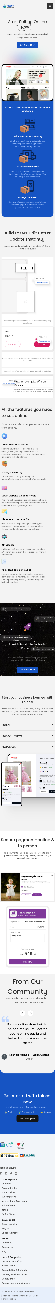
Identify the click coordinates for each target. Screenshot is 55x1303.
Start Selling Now (27, 1118)
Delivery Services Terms (14, 1274)
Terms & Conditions (12, 1261)
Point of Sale (8, 1205)
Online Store (8, 1214)
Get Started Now (27, 45)
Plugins (5, 1228)
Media (35, 1296)
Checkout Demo (10, 1232)
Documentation (10, 1224)
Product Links (8, 1192)
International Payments (14, 1201)
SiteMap (6, 1296)
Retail (5, 1209)
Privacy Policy (9, 1265)
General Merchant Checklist (16, 1283)
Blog (4, 1251)
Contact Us (7, 1247)
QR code (6, 1183)
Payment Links (9, 1188)
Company (7, 1242)
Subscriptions (9, 1196)
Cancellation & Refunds (14, 1270)
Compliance (8, 1278)
